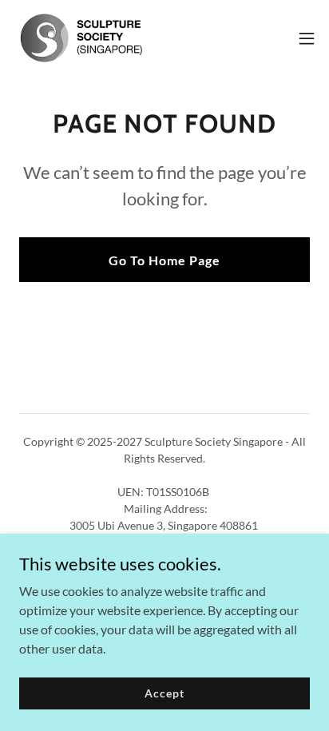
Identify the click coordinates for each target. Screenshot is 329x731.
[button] (307, 38)
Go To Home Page (164, 260)
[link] (81, 38)
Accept (164, 693)
